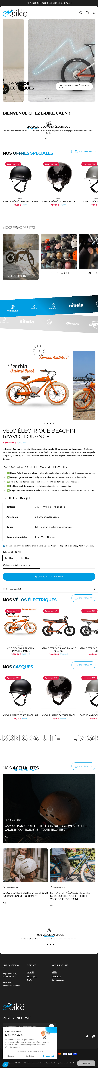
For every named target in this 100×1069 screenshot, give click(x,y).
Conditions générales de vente (59, 1063)
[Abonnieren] (51, 1026)
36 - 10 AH (9, 558)
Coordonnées (74, 1063)
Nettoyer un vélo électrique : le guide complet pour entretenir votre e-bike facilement (70, 896)
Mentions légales (45, 1063)
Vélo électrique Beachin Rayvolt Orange (20, 650)
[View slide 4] (53, 944)
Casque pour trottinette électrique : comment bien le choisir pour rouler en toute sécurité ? (46, 828)
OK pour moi (48, 1056)
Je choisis (30, 1056)
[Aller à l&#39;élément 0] (44, 423)
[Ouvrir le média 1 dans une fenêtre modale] (67, 355)
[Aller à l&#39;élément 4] (53, 423)
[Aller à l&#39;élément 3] (50, 423)
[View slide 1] (46, 139)
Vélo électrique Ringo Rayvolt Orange (59, 650)
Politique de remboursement (31, 1063)
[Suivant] (91, 97)
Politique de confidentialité (13, 1063)
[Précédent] (7, 97)
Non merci (11, 1056)
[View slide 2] (49, 139)
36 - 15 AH (25, 558)
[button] (5, 1065)
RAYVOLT (20, 645)
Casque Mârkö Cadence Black (58, 201)
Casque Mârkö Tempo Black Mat (20, 201)
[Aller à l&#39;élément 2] (47, 423)
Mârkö (20, 198)
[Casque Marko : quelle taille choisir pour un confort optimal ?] (25, 865)
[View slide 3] (52, 139)
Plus (6, 837)
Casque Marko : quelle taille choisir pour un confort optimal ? (25, 894)
